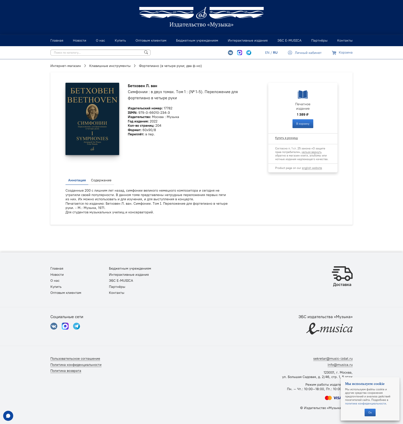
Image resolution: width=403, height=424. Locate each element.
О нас (55, 280)
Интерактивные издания (129, 274)
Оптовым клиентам (65, 293)
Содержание (101, 180)
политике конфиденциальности (365, 403)
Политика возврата (65, 371)
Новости (57, 274)
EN (267, 52)
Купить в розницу (286, 137)
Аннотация (77, 180)
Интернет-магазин (65, 66)
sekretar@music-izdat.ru (333, 358)
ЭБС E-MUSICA (121, 280)
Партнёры (117, 287)
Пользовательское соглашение (75, 358)
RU (275, 52)
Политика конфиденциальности (76, 365)
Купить (56, 287)
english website (312, 168)
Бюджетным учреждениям (130, 268)
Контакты (116, 293)
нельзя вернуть (312, 152)
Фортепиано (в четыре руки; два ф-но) (170, 66)
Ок (370, 412)
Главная (56, 268)
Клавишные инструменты (110, 66)
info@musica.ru (340, 365)
